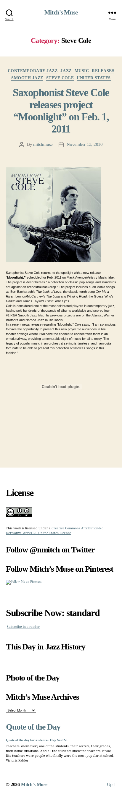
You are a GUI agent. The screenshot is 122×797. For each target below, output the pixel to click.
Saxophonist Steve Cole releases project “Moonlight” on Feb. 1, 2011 (61, 111)
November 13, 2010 (85, 144)
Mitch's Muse (61, 12)
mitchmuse (43, 144)
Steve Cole (60, 78)
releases (103, 71)
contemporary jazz (33, 71)
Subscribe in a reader (23, 627)
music (82, 71)
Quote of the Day (33, 726)
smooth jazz (27, 78)
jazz (65, 71)
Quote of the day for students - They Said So (37, 740)
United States (94, 78)
